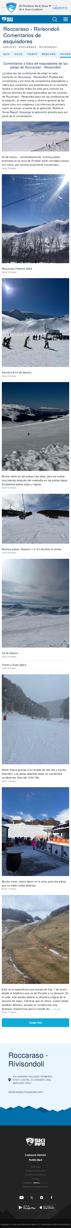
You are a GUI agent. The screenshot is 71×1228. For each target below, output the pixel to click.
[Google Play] (27, 1207)
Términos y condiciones (35, 1174)
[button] (54, 19)
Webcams (49, 53)
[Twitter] (32, 1198)
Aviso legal (35, 1166)
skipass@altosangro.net (26, 1091)
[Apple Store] (47, 1207)
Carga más (35, 1022)
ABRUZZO (9, 46)
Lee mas (56, 1009)
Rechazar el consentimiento (35, 1186)
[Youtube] (21, 1198)
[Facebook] (52, 1198)
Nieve (18, 53)
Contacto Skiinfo (35, 1155)
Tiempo (32, 53)
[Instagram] (42, 1198)
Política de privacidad (35, 1170)
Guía (6, 53)
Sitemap (35, 1178)
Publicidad (35, 1160)
